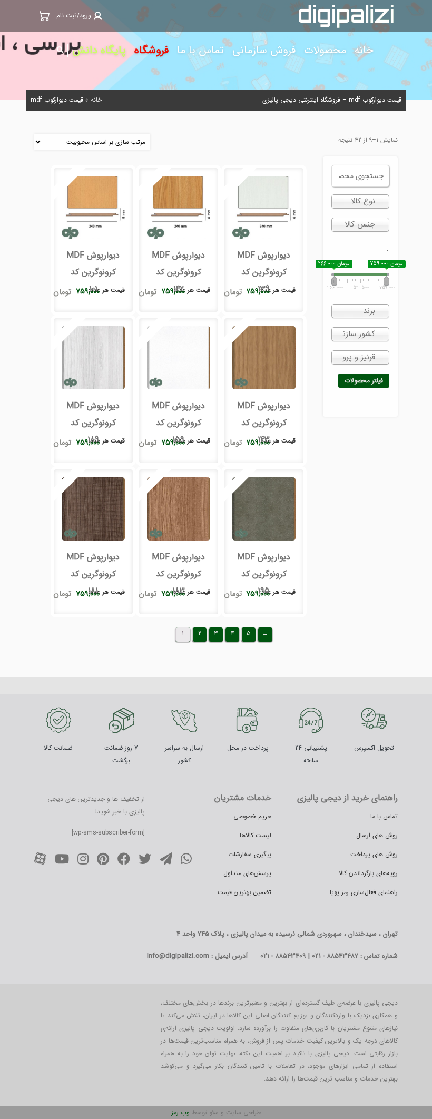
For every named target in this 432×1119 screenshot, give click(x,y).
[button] (78, 16)
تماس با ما (384, 816)
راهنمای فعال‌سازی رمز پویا (364, 892)
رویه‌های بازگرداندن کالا (368, 873)
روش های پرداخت (374, 854)
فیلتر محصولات (364, 381)
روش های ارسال (377, 835)
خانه (96, 100)
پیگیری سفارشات (249, 854)
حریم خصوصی (252, 816)
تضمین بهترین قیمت (244, 892)
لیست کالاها (255, 835)
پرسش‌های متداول (247, 873)
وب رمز (180, 1112)
